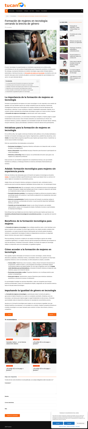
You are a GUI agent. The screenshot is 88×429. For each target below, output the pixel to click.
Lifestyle (26, 10)
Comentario (8, 383)
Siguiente (51, 314)
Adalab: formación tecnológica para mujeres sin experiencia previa (22, 86)
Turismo (38, 10)
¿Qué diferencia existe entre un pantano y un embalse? (75, 78)
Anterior (9, 314)
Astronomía (11, 10)
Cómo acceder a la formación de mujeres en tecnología (20, 89)
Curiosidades (19, 10)
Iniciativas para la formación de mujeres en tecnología (19, 84)
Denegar (69, 423)
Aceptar (58, 423)
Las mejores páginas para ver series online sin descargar (75, 71)
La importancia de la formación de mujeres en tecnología (20, 83)
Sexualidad (44, 10)
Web (6, 408)
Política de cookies (62, 426)
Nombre (7, 396)
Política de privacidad (71, 426)
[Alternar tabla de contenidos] (36, 81)
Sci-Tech (32, 10)
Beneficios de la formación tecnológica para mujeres (19, 88)
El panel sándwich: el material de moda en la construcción (75, 56)
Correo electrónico (9, 402)
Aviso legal (77, 426)
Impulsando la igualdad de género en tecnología (18, 91)
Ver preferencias (80, 423)
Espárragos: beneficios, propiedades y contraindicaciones (75, 49)
